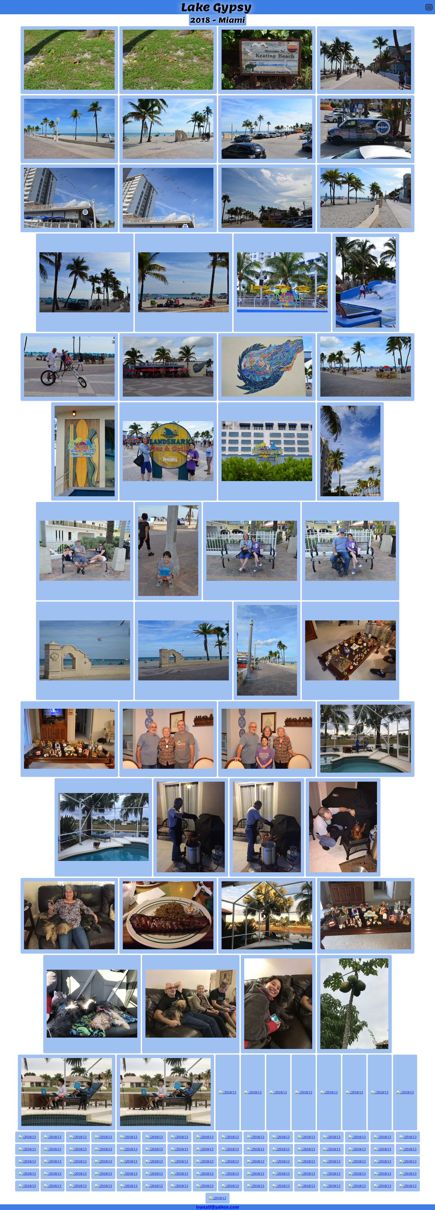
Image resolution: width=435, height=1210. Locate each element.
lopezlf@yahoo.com (217, 1207)
